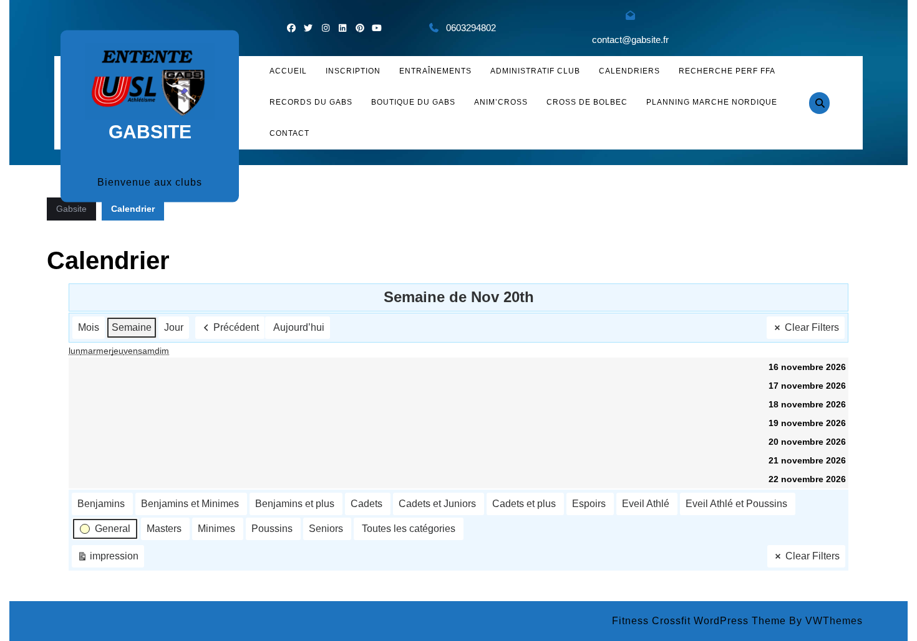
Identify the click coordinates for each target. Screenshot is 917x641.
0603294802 (471, 27)
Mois (88, 327)
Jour (173, 327)
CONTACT (289, 133)
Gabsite (150, 131)
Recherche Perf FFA (727, 71)
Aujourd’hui (298, 327)
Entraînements (435, 71)
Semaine (132, 327)
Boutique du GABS (413, 102)
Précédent (236, 327)
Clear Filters (812, 327)
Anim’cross (501, 102)
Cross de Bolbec (587, 102)
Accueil (288, 71)
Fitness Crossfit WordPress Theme (699, 620)
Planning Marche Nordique (711, 102)
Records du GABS (310, 102)
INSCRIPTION (353, 71)
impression (107, 559)
